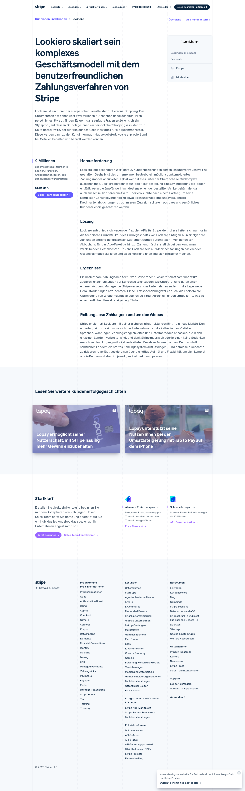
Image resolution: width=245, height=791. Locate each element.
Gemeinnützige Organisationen (143, 676)
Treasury (85, 708)
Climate (84, 619)
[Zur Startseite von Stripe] (39, 583)
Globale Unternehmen (137, 620)
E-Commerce (132, 606)
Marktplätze (132, 629)
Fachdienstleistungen (137, 681)
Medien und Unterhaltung (139, 671)
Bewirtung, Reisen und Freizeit (142, 662)
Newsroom (176, 661)
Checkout (86, 615)
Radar (83, 685)
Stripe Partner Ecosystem (140, 712)
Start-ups (130, 592)
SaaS (128, 643)
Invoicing (85, 652)
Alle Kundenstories (198, 19)
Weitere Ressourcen (182, 638)
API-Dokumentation (182, 522)
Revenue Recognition (92, 689)
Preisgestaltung (141, 6)
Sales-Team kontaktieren (191, 6)
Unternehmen (133, 588)
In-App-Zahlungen (135, 625)
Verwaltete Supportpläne (184, 688)
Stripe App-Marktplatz (138, 707)
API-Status (131, 739)
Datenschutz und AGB (182, 611)
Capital (84, 610)
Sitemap (175, 629)
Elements (85, 638)
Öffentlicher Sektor (136, 685)
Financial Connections (92, 643)
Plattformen (132, 639)
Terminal (85, 703)
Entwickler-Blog (134, 758)
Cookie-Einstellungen (182, 633)
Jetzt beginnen (47, 535)
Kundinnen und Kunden (51, 19)
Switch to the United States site (179, 782)
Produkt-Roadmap (181, 651)
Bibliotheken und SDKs (138, 749)
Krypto (84, 629)
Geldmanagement (135, 634)
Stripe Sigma (87, 694)
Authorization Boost (91, 601)
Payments (86, 675)
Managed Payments (91, 666)
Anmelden (163, 6)
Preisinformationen (91, 591)
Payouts (85, 680)
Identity (84, 647)
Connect (85, 624)
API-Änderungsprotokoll (139, 744)
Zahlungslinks (88, 671)
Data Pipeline (87, 633)
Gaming (129, 657)
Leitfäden (176, 588)
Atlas (83, 596)
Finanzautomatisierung (138, 615)
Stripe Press (177, 665)
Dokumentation (134, 730)
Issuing (84, 657)
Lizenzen (175, 624)
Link (82, 661)
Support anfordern (181, 683)
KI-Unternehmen (134, 648)
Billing (83, 605)
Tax (82, 699)
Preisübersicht (134, 526)
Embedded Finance (136, 611)
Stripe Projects (133, 753)
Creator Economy (135, 653)
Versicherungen (134, 667)
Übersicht (175, 19)
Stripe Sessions (179, 606)
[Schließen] (238, 774)
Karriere (174, 656)
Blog (172, 597)
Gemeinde (176, 601)
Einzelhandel (132, 690)
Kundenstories (178, 592)
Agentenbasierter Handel (139, 597)
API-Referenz (133, 735)
